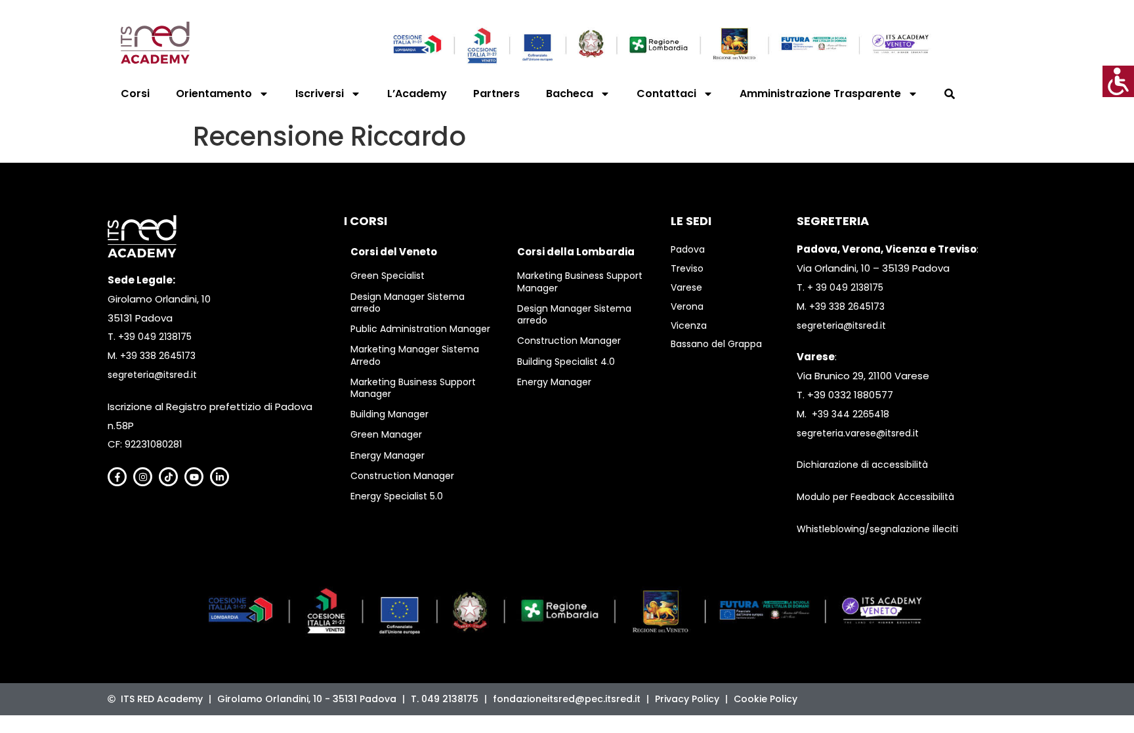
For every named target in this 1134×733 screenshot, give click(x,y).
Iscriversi (319, 93)
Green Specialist (387, 275)
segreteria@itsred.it (152, 374)
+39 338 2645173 (158, 355)
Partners (496, 93)
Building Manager (389, 414)
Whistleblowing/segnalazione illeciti (877, 528)
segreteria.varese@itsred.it (858, 433)
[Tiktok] (168, 476)
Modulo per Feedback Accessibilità (875, 496)
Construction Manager (402, 475)
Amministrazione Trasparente (820, 93)
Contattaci (666, 93)
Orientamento (214, 93)
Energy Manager (387, 455)
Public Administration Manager (420, 328)
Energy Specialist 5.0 (396, 496)
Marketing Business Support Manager (413, 387)
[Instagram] (142, 476)
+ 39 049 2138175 (845, 287)
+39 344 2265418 (850, 414)
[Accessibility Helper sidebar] (1118, 81)
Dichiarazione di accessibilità (862, 464)
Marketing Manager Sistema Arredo (414, 355)
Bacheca (569, 93)
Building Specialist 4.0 (566, 361)
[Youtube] (193, 476)
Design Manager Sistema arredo (407, 302)
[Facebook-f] (117, 476)
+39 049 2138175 (155, 336)
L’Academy (417, 93)
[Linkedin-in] (219, 476)
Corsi (135, 93)
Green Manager (386, 434)
